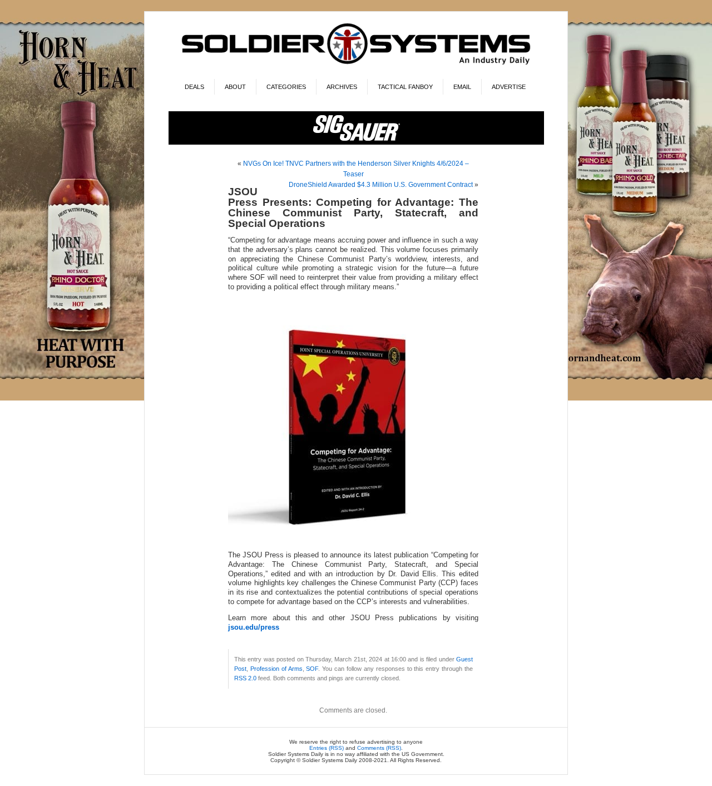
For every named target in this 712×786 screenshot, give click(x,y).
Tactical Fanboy (405, 86)
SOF (312, 668)
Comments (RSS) (379, 748)
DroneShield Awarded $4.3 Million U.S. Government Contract (381, 185)
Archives (342, 86)
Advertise (509, 86)
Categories (286, 86)
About (235, 86)
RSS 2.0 (245, 678)
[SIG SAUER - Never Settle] (356, 143)
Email (462, 86)
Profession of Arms (276, 668)
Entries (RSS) (326, 748)
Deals (194, 86)
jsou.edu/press (253, 627)
